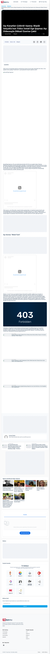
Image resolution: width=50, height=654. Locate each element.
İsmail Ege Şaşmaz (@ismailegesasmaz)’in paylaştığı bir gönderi (19, 206)
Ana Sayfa (3, 6)
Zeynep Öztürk (8, 33)
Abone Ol (25, 606)
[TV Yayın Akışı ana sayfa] (7, 619)
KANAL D (27, 635)
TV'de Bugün (4, 631)
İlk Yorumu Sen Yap (25, 533)
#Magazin (18, 41)
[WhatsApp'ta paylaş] (40, 41)
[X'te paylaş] (34, 41)
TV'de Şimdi (4, 633)
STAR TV (27, 638)
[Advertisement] (25, 53)
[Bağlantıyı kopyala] (44, 41)
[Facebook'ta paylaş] (37, 41)
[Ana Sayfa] (5, 1)
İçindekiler (6, 64)
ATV (27, 631)
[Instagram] (3, 645)
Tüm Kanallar (5, 635)
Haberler (4, 637)
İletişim (39, 652)
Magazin (9, 6)
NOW (27, 637)
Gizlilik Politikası (45, 652)
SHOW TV (28, 633)
